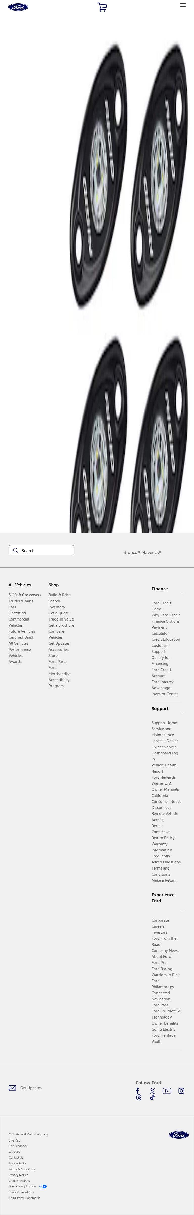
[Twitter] (152, 1091)
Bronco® (132, 552)
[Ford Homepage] (179, 1135)
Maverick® (151, 552)
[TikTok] (152, 1097)
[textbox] (41, 550)
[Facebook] (139, 1091)
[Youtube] (167, 1091)
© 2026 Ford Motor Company (28, 1134)
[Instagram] (181, 1091)
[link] (14, 1140)
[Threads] (139, 1097)
